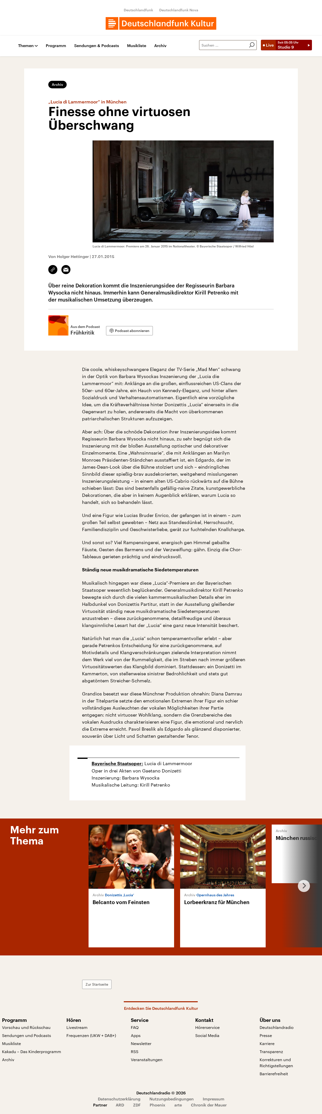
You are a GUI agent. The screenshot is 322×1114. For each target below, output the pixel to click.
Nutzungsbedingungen (171, 1098)
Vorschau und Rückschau (26, 1027)
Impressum (213, 1098)
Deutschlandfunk (138, 10)
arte (178, 1104)
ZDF (137, 1104)
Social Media (207, 1035)
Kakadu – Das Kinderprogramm (31, 1051)
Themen (26, 46)
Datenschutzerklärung (119, 1098)
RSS (134, 1051)
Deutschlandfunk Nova (178, 10)
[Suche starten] (251, 45)
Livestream (77, 1027)
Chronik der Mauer (209, 1104)
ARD (120, 1104)
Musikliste (136, 46)
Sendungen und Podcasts (26, 1035)
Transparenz (271, 1051)
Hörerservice (207, 1027)
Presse (266, 1035)
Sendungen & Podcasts (96, 46)
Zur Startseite (97, 984)
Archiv (160, 46)
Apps (136, 1035)
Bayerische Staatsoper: (117, 763)
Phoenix (157, 1104)
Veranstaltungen (147, 1059)
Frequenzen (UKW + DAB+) (91, 1035)
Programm (56, 46)
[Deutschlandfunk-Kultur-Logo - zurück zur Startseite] (161, 23)
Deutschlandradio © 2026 (161, 1092)
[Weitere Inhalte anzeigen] (302, 886)
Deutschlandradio (277, 1027)
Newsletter (141, 1043)
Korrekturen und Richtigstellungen (276, 1062)
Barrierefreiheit (274, 1073)
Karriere (267, 1043)
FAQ (135, 1027)
